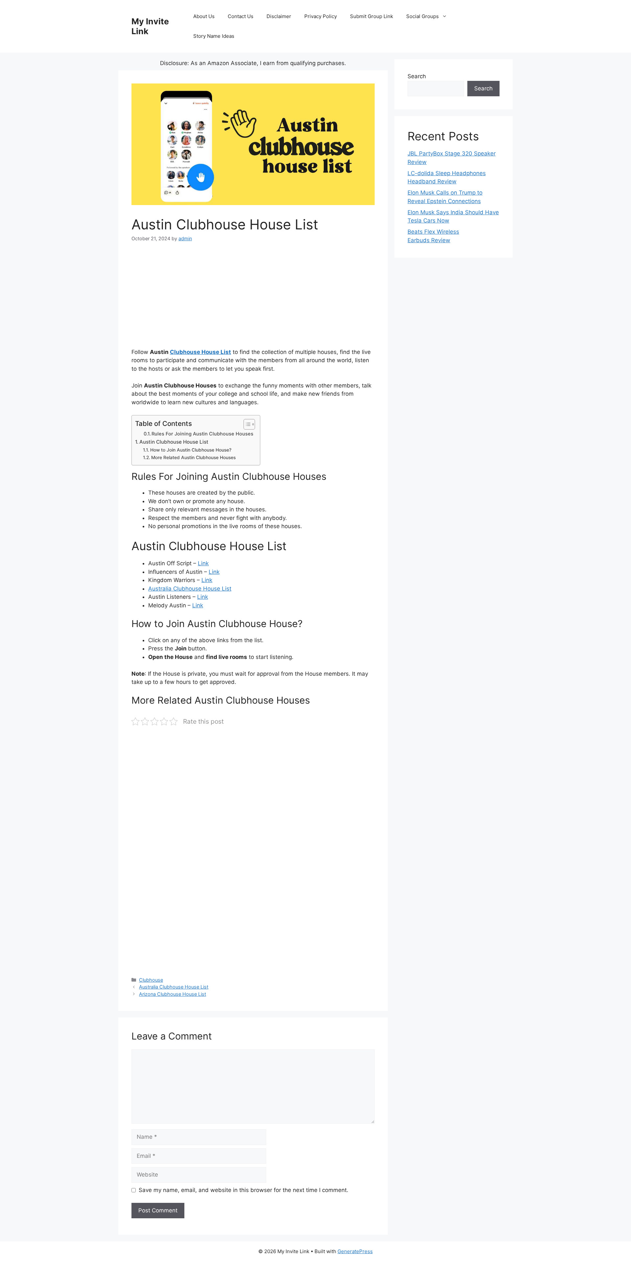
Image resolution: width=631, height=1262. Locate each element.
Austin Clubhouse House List (173, 442)
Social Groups (422, 16)
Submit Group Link (371, 16)
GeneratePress (355, 1251)
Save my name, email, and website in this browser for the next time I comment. (243, 1190)
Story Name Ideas (213, 36)
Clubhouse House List (200, 352)
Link (203, 563)
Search (417, 76)
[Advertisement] (253, 299)
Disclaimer (279, 16)
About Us (204, 16)
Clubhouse (151, 980)
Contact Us (240, 16)
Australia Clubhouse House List (189, 588)
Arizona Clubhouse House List (172, 994)
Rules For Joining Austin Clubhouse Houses (202, 434)
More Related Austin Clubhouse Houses (193, 457)
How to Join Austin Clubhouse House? (190, 450)
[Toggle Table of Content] (246, 424)
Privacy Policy (320, 16)
